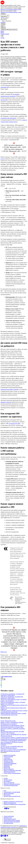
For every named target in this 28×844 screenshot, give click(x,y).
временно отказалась (6, 402)
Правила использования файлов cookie (11, 12)
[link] (3, 28)
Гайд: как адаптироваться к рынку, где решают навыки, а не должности (13, 703)
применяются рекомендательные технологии (14, 826)
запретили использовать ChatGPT (10, 389)
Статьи (2, 37)
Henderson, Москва (19, 725)
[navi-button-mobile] (2, 36)
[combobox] (7, 839)
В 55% (2, 159)
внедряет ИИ (4, 99)
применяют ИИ (5, 87)
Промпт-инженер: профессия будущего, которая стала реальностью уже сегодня (13, 714)
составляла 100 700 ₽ (14, 423)
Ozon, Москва (19, 722)
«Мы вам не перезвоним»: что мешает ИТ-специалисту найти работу (12, 697)
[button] (2, 31)
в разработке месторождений (8, 118)
